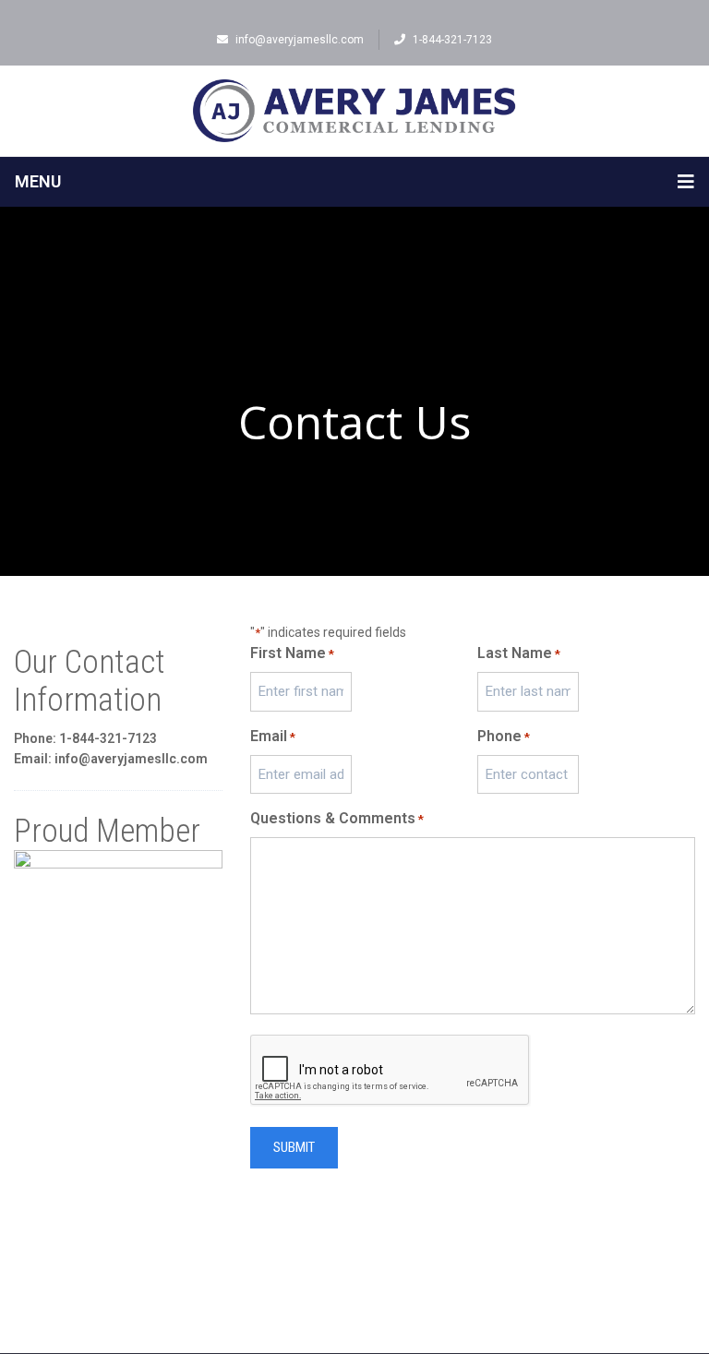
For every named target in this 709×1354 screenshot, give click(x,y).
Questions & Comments (337, 818)
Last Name (518, 653)
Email (272, 736)
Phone (503, 736)
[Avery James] (354, 110)
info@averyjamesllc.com (299, 39)
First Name (292, 653)
